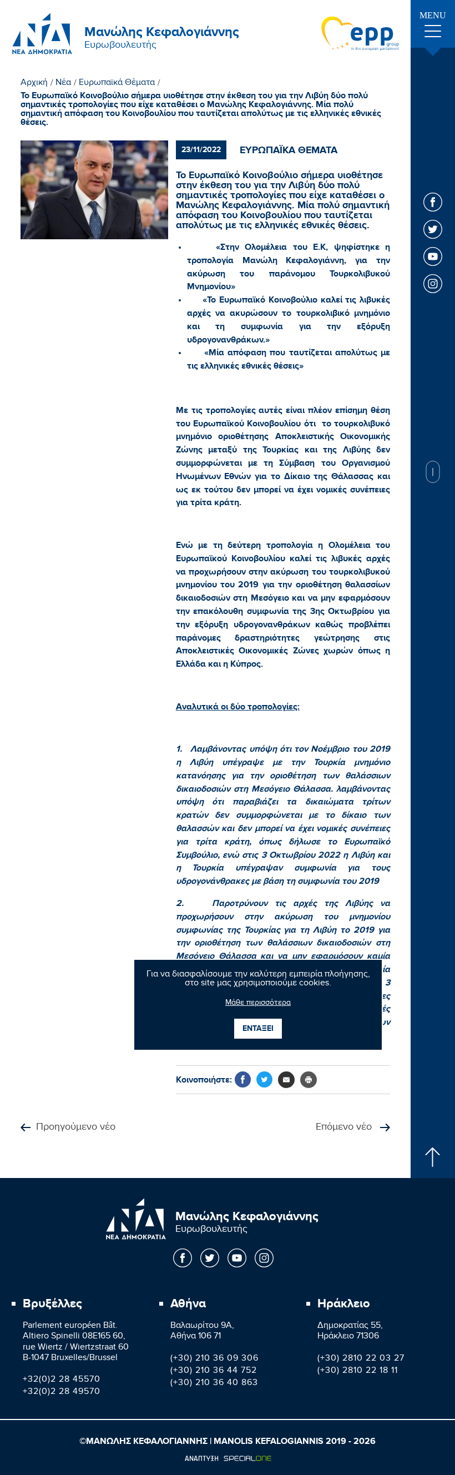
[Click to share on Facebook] (243, 1079)
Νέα (63, 83)
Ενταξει (258, 1028)
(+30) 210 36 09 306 (214, 1359)
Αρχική (34, 83)
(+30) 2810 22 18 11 (357, 1371)
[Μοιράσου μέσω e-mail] (286, 1079)
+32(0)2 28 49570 (61, 1392)
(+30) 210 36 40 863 (214, 1383)
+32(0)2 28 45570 (61, 1380)
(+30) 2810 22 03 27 (361, 1359)
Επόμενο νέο (345, 1128)
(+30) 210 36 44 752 (213, 1371)
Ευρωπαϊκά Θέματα (117, 83)
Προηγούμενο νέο (75, 1128)
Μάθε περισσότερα (258, 1004)
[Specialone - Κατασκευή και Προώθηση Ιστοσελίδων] (227, 1458)
